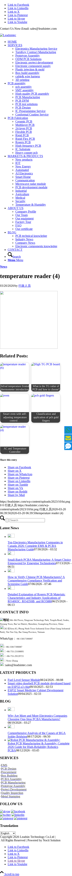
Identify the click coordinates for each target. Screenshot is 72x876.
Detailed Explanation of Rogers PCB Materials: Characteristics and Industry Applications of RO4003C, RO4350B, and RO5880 (36, 598)
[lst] (8, 35)
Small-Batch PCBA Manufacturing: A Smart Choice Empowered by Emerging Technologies (39, 561)
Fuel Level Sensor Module (24, 680)
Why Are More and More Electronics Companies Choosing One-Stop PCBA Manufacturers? (37, 717)
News (3, 266)
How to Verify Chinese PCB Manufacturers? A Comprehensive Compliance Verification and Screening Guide (36, 580)
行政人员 (24, 285)
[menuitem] (40, 42)
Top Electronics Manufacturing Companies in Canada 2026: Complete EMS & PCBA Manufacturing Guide (35, 546)
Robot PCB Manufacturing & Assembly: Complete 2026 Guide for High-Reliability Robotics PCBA (39, 747)
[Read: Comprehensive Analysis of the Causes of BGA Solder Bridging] (11, 727)
